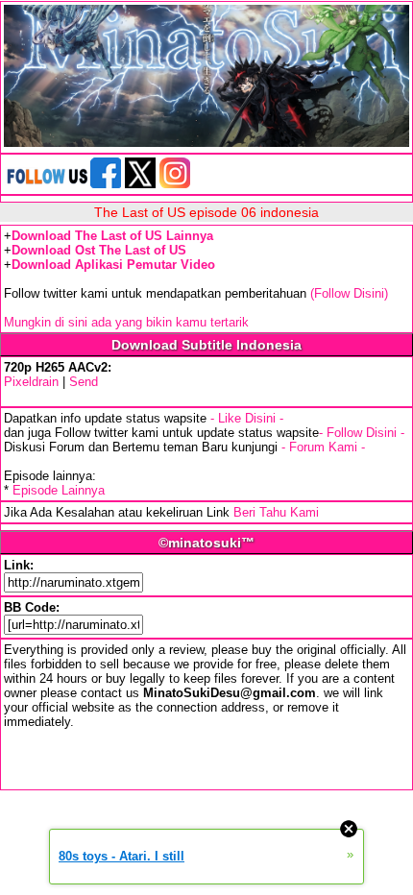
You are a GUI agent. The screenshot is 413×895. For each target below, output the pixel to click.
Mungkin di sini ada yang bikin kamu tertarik (126, 322)
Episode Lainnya (58, 490)
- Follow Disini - (361, 432)
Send (83, 382)
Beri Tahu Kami (276, 512)
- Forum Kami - (323, 447)
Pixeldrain (31, 382)
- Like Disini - (246, 418)
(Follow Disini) (349, 293)
